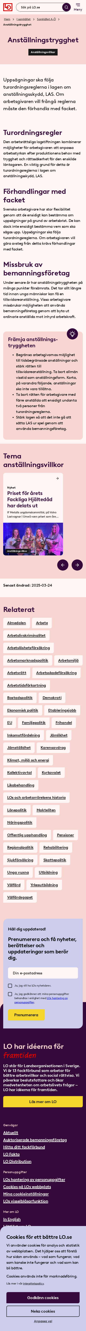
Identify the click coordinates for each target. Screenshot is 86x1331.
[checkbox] (10, 986)
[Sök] (66, 7)
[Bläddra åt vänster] (62, 565)
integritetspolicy (33, 1283)
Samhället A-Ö (46, 19)
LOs (49, 998)
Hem (7, 19)
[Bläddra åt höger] (77, 565)
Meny (78, 9)
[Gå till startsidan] (7, 7)
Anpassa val (43, 1321)
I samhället (24, 19)
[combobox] (43, 7)
